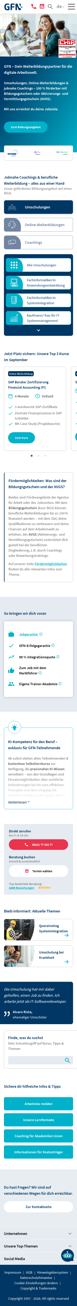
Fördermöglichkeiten (51, 564)
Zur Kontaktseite (39, 1207)
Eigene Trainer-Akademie (38, 684)
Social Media (14, 1258)
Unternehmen (15, 1233)
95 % (37, 657)
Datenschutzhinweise (36, 1277)
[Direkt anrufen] (34, 7)
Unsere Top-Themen (21, 1246)
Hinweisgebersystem (52, 1272)
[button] (26, 127)
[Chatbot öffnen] (67, 1255)
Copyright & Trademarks (38, 1288)
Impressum (12, 1272)
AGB (29, 1272)
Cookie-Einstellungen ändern (36, 1283)
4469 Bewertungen (21, 888)
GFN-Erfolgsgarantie (34, 645)
